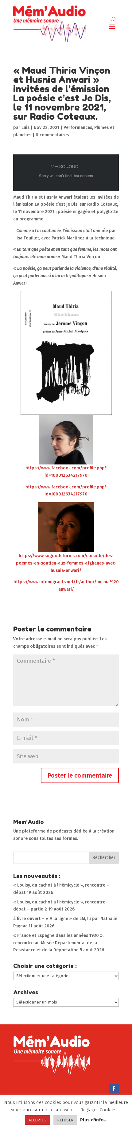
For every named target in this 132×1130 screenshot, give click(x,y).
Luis (25, 127)
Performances (78, 127)
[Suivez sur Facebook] (114, 1088)
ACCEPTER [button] (38, 1120)
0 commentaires (52, 135)
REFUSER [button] (65, 1120)
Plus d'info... (93, 1120)
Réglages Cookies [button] (98, 1110)
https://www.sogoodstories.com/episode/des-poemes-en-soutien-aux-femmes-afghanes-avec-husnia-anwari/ (66, 563)
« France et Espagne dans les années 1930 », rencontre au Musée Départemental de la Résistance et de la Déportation (58, 943)
